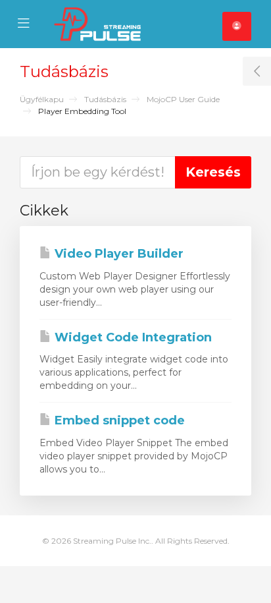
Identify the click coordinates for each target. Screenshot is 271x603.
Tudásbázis (105, 99)
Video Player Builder (117, 253)
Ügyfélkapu (42, 99)
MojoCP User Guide (183, 99)
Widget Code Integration (131, 337)
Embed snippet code (118, 420)
